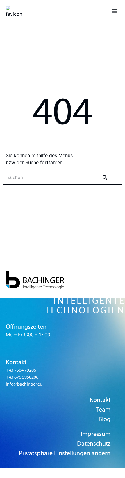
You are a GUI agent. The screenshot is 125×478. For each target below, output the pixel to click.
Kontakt (100, 400)
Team (103, 409)
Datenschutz (93, 443)
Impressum (95, 434)
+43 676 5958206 (22, 377)
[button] (114, 10)
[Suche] (104, 177)
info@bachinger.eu (24, 384)
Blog (104, 419)
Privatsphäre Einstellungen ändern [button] (64, 453)
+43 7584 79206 (21, 370)
